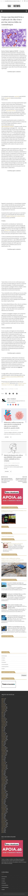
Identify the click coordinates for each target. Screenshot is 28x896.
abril (2, 702)
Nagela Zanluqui (10, 216)
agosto (3, 698)
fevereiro (3, 704)
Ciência (6, 388)
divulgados (8, 98)
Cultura (3, 660)
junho (2, 699)
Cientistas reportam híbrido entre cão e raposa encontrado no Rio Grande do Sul (16, 627)
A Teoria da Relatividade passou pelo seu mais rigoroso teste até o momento (16, 616)
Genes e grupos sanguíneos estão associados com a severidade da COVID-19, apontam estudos (17, 606)
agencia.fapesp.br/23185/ (7, 126)
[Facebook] (21, 1)
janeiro (2, 705)
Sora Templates (11, 894)
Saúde (16, 388)
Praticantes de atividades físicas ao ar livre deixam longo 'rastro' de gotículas (16, 594)
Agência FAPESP (5, 383)
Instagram (15, 404)
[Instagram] (25, 1)
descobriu (7, 230)
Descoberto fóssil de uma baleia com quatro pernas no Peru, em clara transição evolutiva (16, 584)
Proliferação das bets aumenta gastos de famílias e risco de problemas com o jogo (13, 511)
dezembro (3, 707)
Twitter (8, 404)
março (2, 703)
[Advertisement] (14, 84)
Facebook (10, 404)
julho (2, 713)
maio (2, 700)
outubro (3, 709)
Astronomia (4, 655)
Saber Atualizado (7, 542)
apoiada (17, 96)
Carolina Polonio (20, 216)
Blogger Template (20, 894)
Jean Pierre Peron (11, 110)
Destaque (11, 388)
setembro (3, 710)
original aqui (21, 384)
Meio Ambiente (5, 664)
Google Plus (13, 404)
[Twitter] (27, 1)
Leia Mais (7, 471)
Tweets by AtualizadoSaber (7, 536)
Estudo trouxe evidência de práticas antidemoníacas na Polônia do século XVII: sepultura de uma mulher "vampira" (12, 560)
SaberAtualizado (5, 666)
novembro (3, 708)
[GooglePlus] (23, 1)
